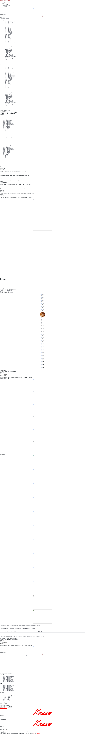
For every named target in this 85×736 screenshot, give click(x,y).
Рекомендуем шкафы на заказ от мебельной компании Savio (6, 673)
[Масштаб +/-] (22, 734)
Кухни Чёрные (8, 38)
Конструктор (5, 61)
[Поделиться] (9, 734)
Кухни (3, 20)
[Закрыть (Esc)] (3, 734)
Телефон (2, 373)
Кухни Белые (7, 35)
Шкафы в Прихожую (9, 48)
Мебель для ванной (9, 59)
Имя (1, 372)
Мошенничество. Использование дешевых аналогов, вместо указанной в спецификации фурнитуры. (22, 631)
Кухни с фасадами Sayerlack (10, 23)
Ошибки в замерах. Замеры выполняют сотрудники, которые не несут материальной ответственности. (22, 636)
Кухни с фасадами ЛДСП (10, 25)
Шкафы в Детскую (8, 47)
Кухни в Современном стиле (11, 21)
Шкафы (3, 43)
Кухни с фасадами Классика (10, 22)
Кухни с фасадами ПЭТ (9, 28)
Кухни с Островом (8, 41)
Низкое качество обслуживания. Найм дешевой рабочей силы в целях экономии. (18, 628)
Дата (1, 643)
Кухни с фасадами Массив (10, 29)
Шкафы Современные (9, 44)
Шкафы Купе (7, 52)
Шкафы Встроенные (9, 50)
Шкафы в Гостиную (9, 46)
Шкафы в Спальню (8, 49)
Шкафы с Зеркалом (9, 55)
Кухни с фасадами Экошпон (10, 30)
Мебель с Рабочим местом (10, 56)
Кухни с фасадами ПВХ (9, 27)
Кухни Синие (7, 37)
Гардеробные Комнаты (9, 57)
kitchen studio (3, 14)
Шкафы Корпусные (8, 51)
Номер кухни (3, 729)
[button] (42, 64)
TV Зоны (6, 53)
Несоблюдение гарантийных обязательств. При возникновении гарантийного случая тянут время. (21, 633)
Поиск (1, 17)
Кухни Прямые (8, 39)
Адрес (1, 375)
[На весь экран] (16, 734)
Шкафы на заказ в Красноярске (6, 707)
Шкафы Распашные (9, 54)
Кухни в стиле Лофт (9, 32)
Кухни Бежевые (8, 34)
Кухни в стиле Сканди (9, 31)
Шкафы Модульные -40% (10, 60)
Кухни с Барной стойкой (10, 42)
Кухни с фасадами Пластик (10, 24)
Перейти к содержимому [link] (5, 0)
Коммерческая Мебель (9, 58)
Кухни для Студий (8, 33)
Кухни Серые (7, 36)
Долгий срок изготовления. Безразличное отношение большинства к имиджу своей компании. (20, 625)
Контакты (4, 62)
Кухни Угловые (8, 40)
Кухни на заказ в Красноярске (6, 706)
